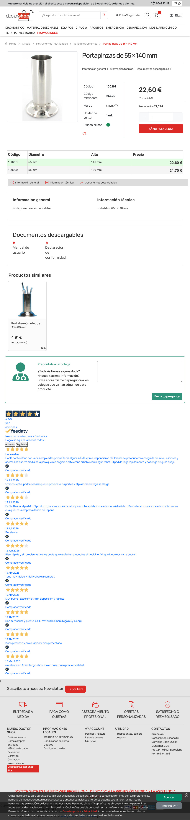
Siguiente (21, 444)
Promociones (47, 33)
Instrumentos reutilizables (52, 43)
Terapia (11, 33)
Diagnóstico (14, 27)
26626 (110, 96)
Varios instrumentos (85, 43)
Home (10, 43)
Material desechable (42, 27)
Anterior (10, 444)
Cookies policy (72, 811)
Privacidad (90, 811)
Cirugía (81, 27)
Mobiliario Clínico (163, 27)
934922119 (162, 3)
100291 (111, 86)
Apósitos (96, 27)
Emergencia (115, 27)
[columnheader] (17, 154)
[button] (180, 3)
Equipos (67, 27)
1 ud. (109, 115)
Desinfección (137, 27)
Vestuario (27, 33)
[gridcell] (17, 162)
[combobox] (174, 3)
